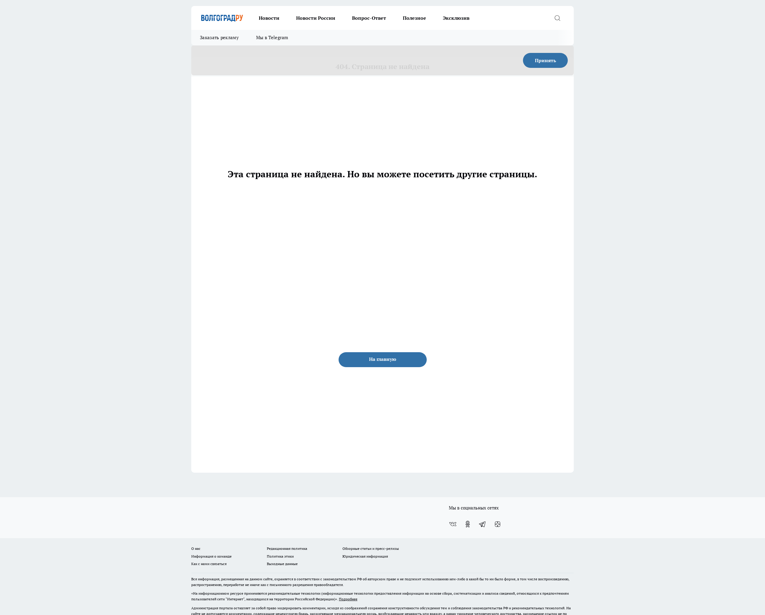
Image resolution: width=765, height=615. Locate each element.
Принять (545, 60)
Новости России (315, 18)
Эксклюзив (456, 18)
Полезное (414, 18)
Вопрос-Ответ (369, 18)
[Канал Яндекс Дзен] (497, 524)
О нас (196, 548)
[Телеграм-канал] (482, 524)
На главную (382, 359)
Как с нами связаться (209, 563)
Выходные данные (282, 563)
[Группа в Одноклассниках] (467, 524)
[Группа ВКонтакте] (452, 524)
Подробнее (348, 599)
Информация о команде (211, 556)
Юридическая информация (365, 556)
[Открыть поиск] (557, 18)
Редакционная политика (287, 548)
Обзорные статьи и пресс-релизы (370, 548)
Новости (269, 18)
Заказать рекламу (219, 37)
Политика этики (280, 556)
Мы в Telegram (272, 37)
